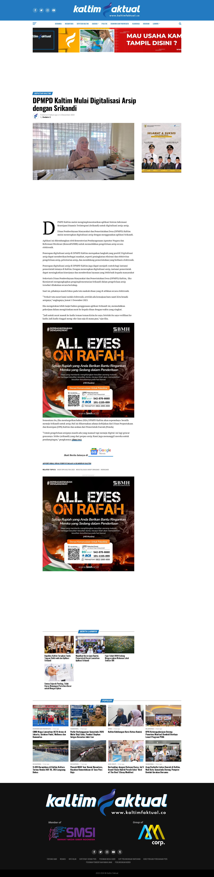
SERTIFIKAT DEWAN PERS (87, 859)
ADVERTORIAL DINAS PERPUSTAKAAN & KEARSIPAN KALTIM (67, 463)
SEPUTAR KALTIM (83, 23)
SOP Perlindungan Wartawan (129, 859)
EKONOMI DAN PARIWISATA (120, 23)
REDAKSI (63, 859)
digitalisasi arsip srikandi (88, 470)
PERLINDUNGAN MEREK (123, 862)
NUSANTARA (69, 23)
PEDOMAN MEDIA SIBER (107, 859)
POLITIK (104, 23)
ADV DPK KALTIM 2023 (66, 470)
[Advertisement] (107, 73)
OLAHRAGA (136, 23)
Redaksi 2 (47, 117)
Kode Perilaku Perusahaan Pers (155, 859)
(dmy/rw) (77, 439)
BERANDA (58, 23)
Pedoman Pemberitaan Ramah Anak (99, 862)
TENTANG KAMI (52, 859)
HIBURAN (146, 23)
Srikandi (105, 470)
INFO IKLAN (72, 859)
